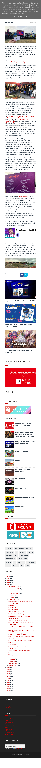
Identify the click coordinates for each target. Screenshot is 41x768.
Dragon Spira (20, 507)
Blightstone (20, 479)
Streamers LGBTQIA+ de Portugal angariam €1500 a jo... (21, 631)
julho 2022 (12, 597)
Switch (8, 565)
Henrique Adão (9, 726)
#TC (7, 273)
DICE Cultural (9, 722)
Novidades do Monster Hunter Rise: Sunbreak (19, 647)
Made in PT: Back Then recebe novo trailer (21, 636)
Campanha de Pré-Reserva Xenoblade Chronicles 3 (20, 602)
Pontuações (8, 706)
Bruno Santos (9, 718)
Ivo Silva (7, 727)
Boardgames (9, 552)
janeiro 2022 (13, 665)
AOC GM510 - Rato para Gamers (18, 612)
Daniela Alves (9, 720)
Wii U (22, 565)
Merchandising (10, 559)
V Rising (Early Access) (15, 655)
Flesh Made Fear (21, 488)
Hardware (9, 555)
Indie (15, 555)
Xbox (27, 565)
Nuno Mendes (9, 729)
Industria (11, 605)
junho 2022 (12, 599)
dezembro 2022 (14, 587)
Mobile (20, 559)
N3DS (25, 559)
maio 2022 (12, 657)
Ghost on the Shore (14, 618)
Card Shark (11, 638)
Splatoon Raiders (21, 451)
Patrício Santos (9, 731)
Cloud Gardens (13, 607)
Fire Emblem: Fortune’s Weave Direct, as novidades (18, 351)
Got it (26, 16)
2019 (8, 672)
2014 (8, 682)
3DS (16, 548)
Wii (17, 565)
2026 (8, 576)
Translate (20, 749)
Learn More (17, 16)
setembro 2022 (14, 593)
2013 (8, 684)
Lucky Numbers (13, 610)
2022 (8, 585)
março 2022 (12, 661)
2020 (8, 670)
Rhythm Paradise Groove (24, 497)
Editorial (22, 552)
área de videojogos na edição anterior (20, 62)
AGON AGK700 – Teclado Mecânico (19, 651)
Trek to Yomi (12, 644)
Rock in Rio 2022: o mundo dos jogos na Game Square (20, 623)
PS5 (23, 562)
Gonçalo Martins (10, 724)
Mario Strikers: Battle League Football (20, 640)
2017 (8, 676)
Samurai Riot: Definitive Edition (18, 620)
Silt (9, 653)
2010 (8, 691)
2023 (8, 582)
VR (13, 565)
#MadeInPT (9, 548)
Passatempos (31, 562)
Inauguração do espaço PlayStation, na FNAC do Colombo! (18, 325)
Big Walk (18, 460)
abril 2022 (12, 659)
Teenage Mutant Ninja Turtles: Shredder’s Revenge (21, 627)
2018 (8, 674)
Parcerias (8, 707)
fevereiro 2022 (13, 663)
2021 (8, 667)
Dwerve (10, 642)
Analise (21, 548)
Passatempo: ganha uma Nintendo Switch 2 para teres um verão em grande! (25, 434)
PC (14, 562)
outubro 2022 (13, 591)
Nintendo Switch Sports (16, 116)
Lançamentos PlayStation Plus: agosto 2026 (20, 301)
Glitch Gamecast (23, 197)
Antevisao (29, 548)
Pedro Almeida (9, 733)
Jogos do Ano (24, 555)
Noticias (17, 273)
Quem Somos (9, 704)
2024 (8, 580)
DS (16, 552)
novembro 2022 (14, 589)
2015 (8, 680)
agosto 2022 (13, 595)
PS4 (19, 562)
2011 (8, 689)
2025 (8, 578)
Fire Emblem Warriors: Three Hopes (19, 616)
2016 (8, 678)
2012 (8, 687)
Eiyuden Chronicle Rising (16, 614)
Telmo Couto (9, 734)
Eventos (11, 273)
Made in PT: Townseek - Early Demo (19, 634)
